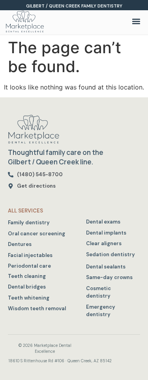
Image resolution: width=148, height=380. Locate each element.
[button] (135, 21)
